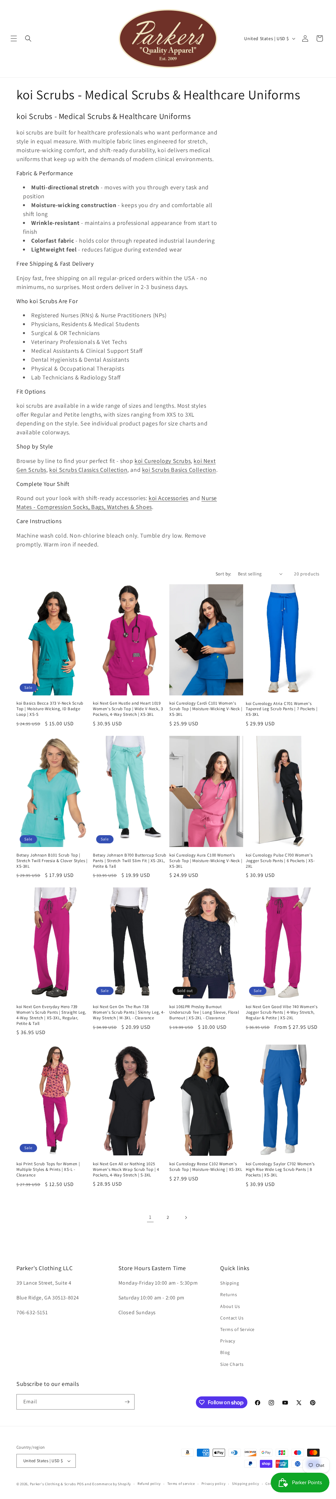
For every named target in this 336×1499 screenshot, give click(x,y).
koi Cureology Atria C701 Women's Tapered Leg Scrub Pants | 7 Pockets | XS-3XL (281, 709)
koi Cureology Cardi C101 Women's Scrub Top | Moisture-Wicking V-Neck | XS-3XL (205, 709)
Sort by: (223, 574)
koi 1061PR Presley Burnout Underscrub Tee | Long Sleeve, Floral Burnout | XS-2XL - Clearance (204, 1012)
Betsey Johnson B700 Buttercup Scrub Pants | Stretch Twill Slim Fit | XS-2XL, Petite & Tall (129, 861)
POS (80, 1484)
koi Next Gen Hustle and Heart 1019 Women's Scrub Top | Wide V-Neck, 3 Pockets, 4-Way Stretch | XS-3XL (128, 709)
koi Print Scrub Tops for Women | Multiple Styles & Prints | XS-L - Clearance (48, 1169)
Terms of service (181, 1483)
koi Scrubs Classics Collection (88, 469)
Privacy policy (213, 1483)
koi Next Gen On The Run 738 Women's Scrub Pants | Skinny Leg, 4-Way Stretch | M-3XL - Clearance (129, 1012)
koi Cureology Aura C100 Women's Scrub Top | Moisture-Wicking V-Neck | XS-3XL (205, 861)
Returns (228, 1294)
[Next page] (185, 1217)
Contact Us (231, 1318)
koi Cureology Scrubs (163, 461)
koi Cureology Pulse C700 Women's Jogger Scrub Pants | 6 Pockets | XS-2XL (280, 861)
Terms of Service (237, 1329)
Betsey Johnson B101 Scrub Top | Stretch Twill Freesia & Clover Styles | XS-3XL (51, 861)
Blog (225, 1352)
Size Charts (232, 1364)
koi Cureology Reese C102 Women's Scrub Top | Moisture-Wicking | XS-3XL (205, 1166)
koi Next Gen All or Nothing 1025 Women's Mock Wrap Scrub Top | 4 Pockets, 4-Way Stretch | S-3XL (126, 1169)
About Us (230, 1306)
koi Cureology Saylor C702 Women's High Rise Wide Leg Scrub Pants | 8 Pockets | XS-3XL (280, 1169)
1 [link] (150, 1217)
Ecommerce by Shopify (111, 1484)
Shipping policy (245, 1483)
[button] (14, 38)
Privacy (227, 1341)
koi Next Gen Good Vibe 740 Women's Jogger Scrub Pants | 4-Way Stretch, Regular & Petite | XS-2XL (281, 1012)
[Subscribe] (127, 1402)
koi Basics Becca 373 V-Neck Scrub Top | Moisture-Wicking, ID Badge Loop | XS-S (49, 709)
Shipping (229, 1283)
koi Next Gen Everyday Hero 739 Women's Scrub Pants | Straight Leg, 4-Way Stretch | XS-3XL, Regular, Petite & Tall (51, 1015)
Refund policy (149, 1483)
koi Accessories (168, 498)
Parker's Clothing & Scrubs (53, 1484)
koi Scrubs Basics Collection (179, 469)
